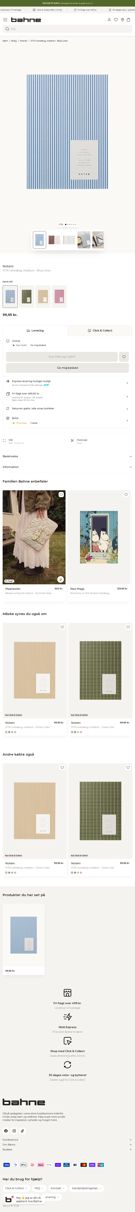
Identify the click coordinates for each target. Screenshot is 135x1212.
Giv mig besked (38, 345)
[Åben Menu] (5, 19)
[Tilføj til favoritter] (124, 357)
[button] (67, 384)
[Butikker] (122, 19)
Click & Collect (102, 330)
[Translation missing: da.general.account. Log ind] (109, 19)
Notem (8, 266)
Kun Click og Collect (62, 356)
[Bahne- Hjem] (57, 19)
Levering (38, 330)
